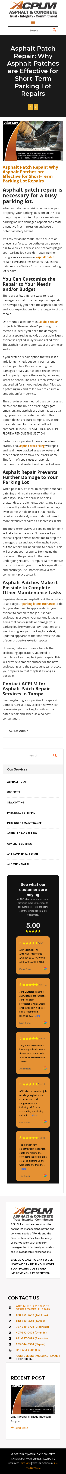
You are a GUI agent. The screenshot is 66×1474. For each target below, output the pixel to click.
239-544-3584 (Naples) (30, 1344)
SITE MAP (26, 1463)
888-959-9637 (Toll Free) (32, 1315)
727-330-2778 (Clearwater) (33, 1326)
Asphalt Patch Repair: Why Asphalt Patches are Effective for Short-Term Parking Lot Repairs (30, 174)
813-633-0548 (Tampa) (30, 1321)
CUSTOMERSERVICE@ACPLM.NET (38, 1355)
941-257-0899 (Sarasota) (32, 1338)
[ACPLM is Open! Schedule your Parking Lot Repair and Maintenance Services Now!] (36, 107)
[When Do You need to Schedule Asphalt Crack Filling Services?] (30, 107)
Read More (21, 1428)
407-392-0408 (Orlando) (31, 1332)
